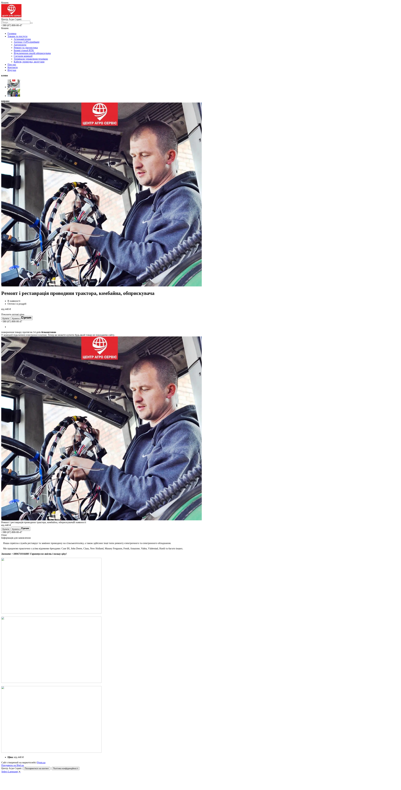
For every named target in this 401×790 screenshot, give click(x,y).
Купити (6, 318)
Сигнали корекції (23, 56)
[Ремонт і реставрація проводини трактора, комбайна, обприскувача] (101, 519)
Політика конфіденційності (65, 768)
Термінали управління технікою (31, 59)
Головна (12, 33)
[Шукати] (31, 23)
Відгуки (12, 70)
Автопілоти (20, 44)
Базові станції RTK (24, 50)
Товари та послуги (17, 36)
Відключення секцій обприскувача (32, 53)
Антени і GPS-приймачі (26, 42)
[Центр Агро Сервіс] (11, 16)
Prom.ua (41, 762)
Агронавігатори (22, 39)
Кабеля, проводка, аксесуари (29, 61)
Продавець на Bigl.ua (12, 765)
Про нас (12, 64)
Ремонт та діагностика (26, 47)
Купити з (16, 318)
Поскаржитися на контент (37, 768)
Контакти (13, 67)
